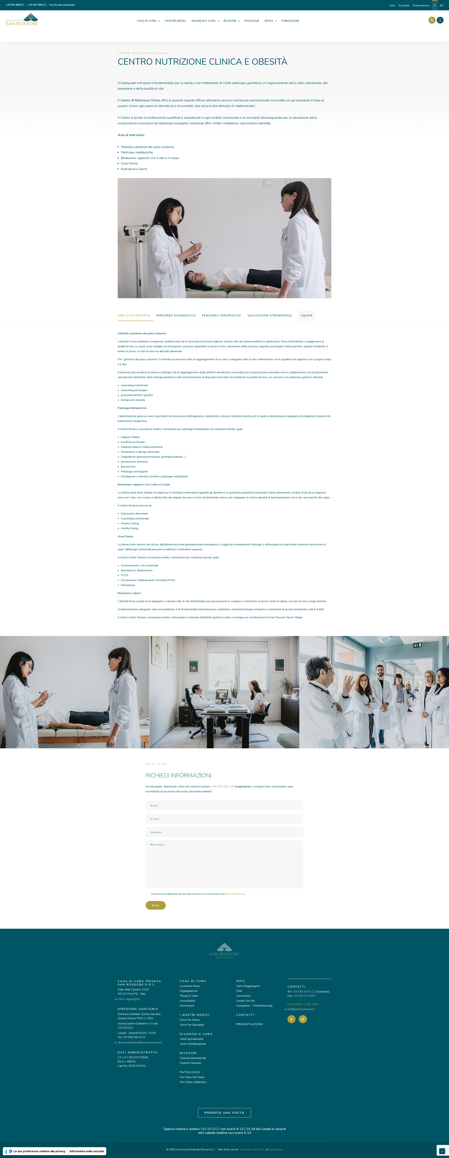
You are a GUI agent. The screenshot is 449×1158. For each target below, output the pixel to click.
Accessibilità (187, 1001)
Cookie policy (276, 1149)
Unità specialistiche (191, 1039)
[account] (441, 20)
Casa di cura (193, 981)
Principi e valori (189, 996)
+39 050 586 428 (222, 786)
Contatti (404, 5)
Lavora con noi (245, 1001)
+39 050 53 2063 (304, 996)
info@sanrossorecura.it (301, 1009)
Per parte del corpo (192, 1077)
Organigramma (188, 991)
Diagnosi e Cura (196, 1034)
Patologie (190, 1072)
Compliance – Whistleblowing (254, 1006)
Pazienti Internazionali (193, 1058)
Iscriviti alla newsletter (62, 4)
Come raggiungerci (129, 999)
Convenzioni (187, 1006)
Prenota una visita (224, 1113)
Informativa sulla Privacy (253, 1149)
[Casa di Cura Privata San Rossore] (22, 19)
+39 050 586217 (15, 4)
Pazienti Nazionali (190, 1063)
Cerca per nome (190, 1020)
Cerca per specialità (192, 1025)
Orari (239, 991)
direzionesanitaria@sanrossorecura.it (140, 1042)
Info (392, 5)
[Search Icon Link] (431, 20)
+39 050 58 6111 (303, 992)
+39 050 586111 (37, 4)
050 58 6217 (210, 1129)
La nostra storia (190, 986)
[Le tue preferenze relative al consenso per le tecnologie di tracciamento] (6, 1152)
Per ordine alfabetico (193, 1082)
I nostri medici (195, 1015)
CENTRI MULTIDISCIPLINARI (144, 53)
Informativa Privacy (235, 894)
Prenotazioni (421, 5)
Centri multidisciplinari (193, 1044)
